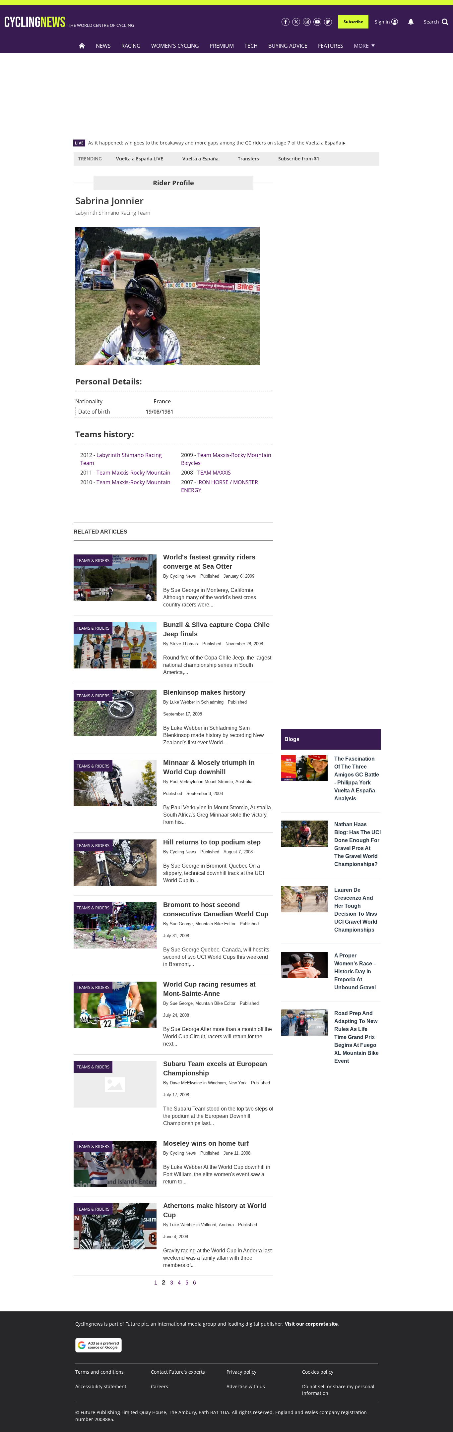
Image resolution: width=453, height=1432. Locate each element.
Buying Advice (287, 45)
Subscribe (353, 22)
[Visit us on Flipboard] (328, 22)
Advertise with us (246, 1386)
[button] (436, 22)
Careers (159, 1386)
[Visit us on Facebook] (286, 22)
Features (330, 45)
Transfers (248, 158)
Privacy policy (241, 1372)
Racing (131, 45)
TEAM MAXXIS (214, 472)
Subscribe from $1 (298, 158)
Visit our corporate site (311, 1324)
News (103, 45)
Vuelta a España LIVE (139, 158)
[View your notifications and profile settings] (411, 22)
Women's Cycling (175, 45)
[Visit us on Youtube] (317, 22)
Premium (222, 45)
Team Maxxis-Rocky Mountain (133, 472)
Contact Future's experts (178, 1372)
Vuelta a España (200, 158)
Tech (251, 45)
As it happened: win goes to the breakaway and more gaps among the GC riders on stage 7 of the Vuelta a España (214, 143)
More (361, 45)
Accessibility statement (100, 1386)
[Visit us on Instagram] (307, 22)
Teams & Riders (93, 560)
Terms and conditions (99, 1372)
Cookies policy (317, 1372)
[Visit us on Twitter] (296, 22)
